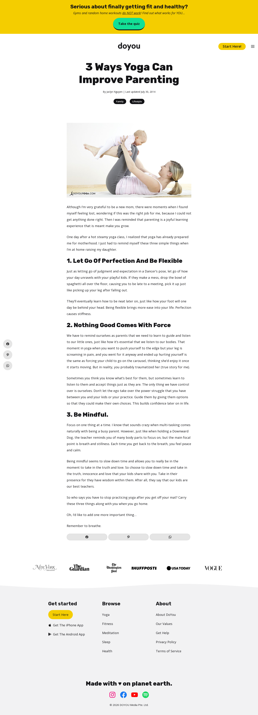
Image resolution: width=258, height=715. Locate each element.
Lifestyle (137, 101)
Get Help (162, 633)
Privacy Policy (166, 642)
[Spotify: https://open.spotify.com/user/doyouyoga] (146, 695)
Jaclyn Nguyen (115, 91)
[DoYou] (129, 46)
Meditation (110, 633)
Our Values (164, 624)
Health (107, 651)
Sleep (106, 642)
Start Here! (232, 46)
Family (120, 101)
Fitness (107, 624)
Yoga (106, 615)
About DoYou (166, 615)
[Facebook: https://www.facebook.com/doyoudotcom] (123, 695)
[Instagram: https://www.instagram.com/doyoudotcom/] (112, 695)
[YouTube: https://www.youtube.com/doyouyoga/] (134, 695)
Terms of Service (168, 651)
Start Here (60, 615)
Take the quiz (129, 24)
